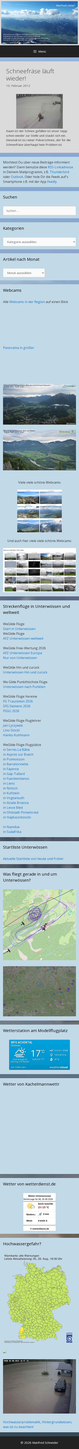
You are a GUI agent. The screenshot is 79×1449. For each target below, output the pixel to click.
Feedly (52, 181)
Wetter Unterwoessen (39, 1196)
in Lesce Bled (13, 807)
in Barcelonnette (15, 764)
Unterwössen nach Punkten (24, 687)
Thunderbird (59, 172)
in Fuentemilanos (16, 778)
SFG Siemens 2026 (16, 706)
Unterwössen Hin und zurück (25, 672)
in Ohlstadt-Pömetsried (20, 812)
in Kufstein (11, 793)
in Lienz (9, 783)
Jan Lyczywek (13, 725)
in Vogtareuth (13, 798)
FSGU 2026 (11, 711)
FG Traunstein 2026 (18, 701)
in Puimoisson (14, 759)
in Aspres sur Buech (18, 754)
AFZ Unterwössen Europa (22, 653)
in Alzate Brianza (16, 803)
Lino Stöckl (11, 730)
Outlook (17, 177)
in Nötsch (10, 788)
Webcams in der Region (27, 302)
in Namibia (11, 827)
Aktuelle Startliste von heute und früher (33, 858)
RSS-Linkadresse (60, 167)
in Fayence (11, 769)
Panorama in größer (18, 347)
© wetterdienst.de (39, 1229)
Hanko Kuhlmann (16, 735)
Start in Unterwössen (19, 629)
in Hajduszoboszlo (17, 817)
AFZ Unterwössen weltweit (23, 638)
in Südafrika (12, 831)
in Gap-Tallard (14, 774)
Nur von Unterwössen (20, 658)
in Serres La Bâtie (16, 749)
